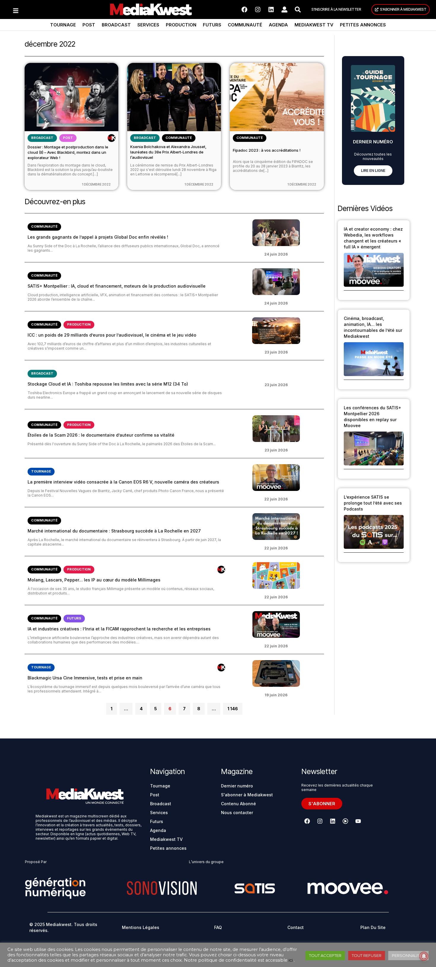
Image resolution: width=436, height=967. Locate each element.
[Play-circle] (345, 821)
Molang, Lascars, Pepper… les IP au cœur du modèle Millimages (94, 579)
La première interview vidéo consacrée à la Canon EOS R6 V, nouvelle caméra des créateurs (123, 481)
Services (148, 25)
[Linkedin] (271, 9)
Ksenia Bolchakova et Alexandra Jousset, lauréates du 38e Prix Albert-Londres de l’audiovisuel (168, 152)
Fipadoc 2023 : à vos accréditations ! (266, 150)
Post (88, 25)
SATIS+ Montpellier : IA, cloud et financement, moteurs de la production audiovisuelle (117, 285)
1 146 (232, 707)
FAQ (218, 927)
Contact (295, 927)
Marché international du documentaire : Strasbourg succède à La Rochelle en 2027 (114, 530)
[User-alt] (284, 9)
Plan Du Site (373, 927)
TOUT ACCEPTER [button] (325, 955)
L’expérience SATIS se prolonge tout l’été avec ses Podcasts (373, 502)
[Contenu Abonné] (111, 138)
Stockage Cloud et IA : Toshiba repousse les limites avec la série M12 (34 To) (108, 383)
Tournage (63, 25)
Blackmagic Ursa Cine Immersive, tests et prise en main (85, 677)
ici (291, 960)
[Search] (298, 9)
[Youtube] (358, 821)
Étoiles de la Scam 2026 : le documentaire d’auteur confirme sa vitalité (101, 434)
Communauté (245, 25)
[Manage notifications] (424, 956)
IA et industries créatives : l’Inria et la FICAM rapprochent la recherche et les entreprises (119, 628)
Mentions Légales (140, 927)
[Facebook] (244, 9)
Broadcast (116, 25)
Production (181, 25)
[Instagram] (258, 9)
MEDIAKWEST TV (314, 25)
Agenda (278, 25)
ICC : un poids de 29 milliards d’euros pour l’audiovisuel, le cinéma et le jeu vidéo (112, 334)
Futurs (212, 25)
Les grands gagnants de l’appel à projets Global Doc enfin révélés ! (98, 237)
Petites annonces (363, 25)
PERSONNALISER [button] (408, 955)
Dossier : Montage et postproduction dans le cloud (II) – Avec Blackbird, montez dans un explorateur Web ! (68, 152)
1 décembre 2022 (96, 184)
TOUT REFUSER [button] (366, 955)
